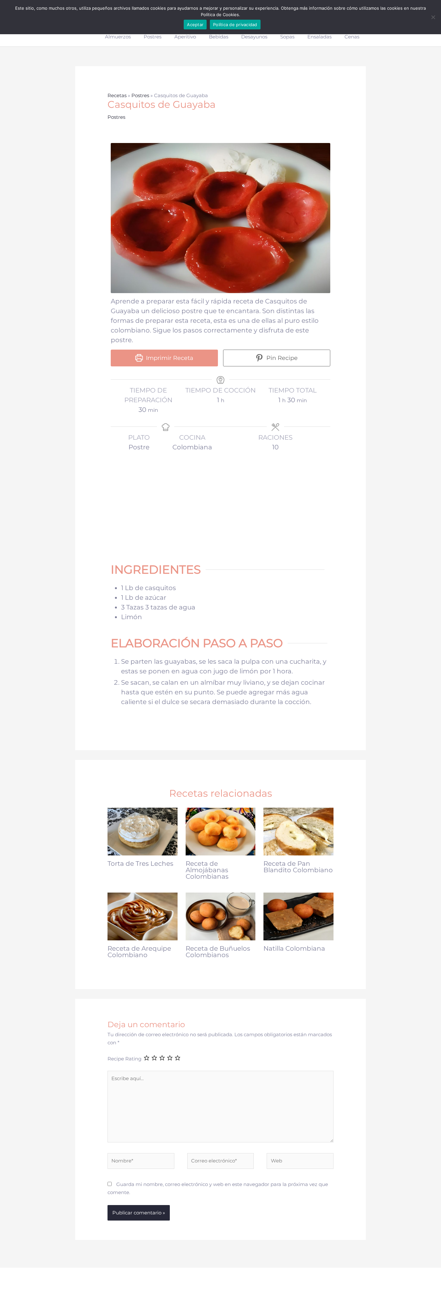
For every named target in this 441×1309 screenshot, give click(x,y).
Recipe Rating (124, 1059)
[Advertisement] (224, 503)
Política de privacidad (235, 24)
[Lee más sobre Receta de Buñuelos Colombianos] (221, 916)
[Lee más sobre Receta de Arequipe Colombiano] (143, 916)
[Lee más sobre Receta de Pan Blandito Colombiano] (298, 831)
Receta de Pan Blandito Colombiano (298, 867)
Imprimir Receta (168, 358)
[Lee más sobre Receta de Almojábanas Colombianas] (221, 831)
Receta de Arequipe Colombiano (139, 952)
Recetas (117, 95)
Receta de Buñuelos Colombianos (218, 952)
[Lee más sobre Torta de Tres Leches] (143, 831)
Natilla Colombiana (294, 948)
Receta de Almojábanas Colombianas (207, 870)
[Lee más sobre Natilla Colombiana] (298, 916)
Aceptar (195, 24)
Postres (140, 95)
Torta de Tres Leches (140, 863)
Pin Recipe (281, 358)
